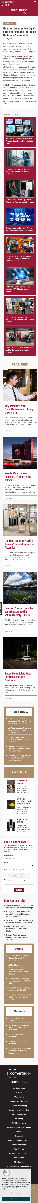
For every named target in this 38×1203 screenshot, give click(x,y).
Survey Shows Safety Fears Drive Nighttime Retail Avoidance (18, 677)
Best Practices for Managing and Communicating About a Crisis (19, 981)
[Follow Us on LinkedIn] (3, 5)
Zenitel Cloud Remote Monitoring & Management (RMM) (23, 801)
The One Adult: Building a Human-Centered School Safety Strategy (18, 958)
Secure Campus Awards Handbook (17, 1042)
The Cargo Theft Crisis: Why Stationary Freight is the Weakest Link (19, 1050)
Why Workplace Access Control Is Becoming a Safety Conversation (19, 409)
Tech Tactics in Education (19, 1153)
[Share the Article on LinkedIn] (8, 23)
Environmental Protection (19, 1110)
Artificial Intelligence (19, 712)
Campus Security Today (19, 1101)
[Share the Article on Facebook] (4, 23)
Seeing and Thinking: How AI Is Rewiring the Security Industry (19, 997)
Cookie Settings (15, 1193)
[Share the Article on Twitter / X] (11, 23)
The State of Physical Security (16, 1019)
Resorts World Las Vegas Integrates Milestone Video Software (18, 477)
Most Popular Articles (14, 900)
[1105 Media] (19, 1082)
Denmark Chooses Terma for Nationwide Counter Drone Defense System (20, 319)
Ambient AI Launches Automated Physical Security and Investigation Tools (19, 141)
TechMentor (19, 1149)
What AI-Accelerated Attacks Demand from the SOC (19, 989)
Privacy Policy (20, 869)
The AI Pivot (19, 1158)
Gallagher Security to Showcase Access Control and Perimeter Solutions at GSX (18, 258)
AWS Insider (19, 1097)
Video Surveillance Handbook (15, 1035)
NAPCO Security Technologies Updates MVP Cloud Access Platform (18, 289)
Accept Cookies (15, 1199)
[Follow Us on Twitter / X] (6, 5)
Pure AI (19, 1131)
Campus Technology (19, 1105)
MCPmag (19, 1119)
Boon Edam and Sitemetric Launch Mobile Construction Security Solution (19, 350)
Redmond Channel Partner (19, 1140)
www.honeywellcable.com (22, 56)
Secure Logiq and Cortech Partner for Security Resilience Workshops (19, 229)
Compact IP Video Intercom (22, 821)
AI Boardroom (19, 1088)
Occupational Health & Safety (19, 1127)
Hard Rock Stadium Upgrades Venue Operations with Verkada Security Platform (19, 612)
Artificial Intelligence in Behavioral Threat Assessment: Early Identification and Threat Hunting (18, 969)
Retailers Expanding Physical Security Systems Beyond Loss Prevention (19, 544)
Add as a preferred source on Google (9, 2)
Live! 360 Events (19, 1114)
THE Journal (19, 1162)
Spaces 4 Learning (19, 1145)
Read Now (8, 431)
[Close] (28, 1171)
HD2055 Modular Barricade (22, 782)
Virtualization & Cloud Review (19, 1166)
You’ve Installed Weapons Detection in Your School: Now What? (18, 1027)
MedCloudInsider (19, 1123)
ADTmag (19, 1092)
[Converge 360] (19, 1073)
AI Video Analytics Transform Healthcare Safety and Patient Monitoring (17, 171)
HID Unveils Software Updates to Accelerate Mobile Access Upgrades (20, 201)
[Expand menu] (35, 2)
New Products (19, 772)
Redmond (19, 1136)
